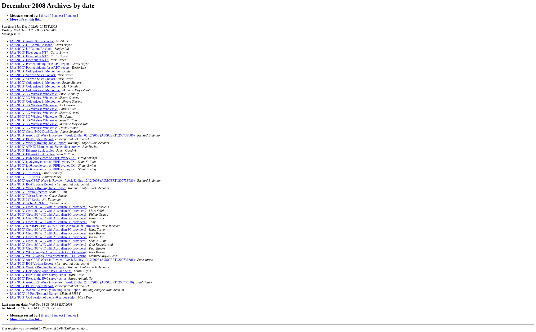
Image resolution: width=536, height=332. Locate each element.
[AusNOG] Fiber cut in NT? (29, 52)
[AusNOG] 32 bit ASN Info (29, 203)
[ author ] (72, 15)
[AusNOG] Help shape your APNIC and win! (41, 271)
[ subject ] (58, 15)
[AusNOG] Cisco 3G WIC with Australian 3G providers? (48, 207)
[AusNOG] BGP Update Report (32, 139)
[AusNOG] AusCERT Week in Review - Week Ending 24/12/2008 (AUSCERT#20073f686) (72, 282)
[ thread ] (45, 15)
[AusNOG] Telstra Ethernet (29, 192)
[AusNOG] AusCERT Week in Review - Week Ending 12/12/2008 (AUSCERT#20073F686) (72, 180)
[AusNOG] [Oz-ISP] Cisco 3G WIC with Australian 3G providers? (55, 226)
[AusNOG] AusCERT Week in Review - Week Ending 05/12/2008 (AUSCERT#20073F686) (72, 135)
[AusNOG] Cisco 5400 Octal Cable (34, 131)
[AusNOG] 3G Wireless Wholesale (34, 94)
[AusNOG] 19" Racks (25, 173)
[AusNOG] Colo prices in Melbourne (35, 71)
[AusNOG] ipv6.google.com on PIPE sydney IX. (43, 158)
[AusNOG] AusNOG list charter (32, 41)
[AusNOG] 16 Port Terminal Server (34, 293)
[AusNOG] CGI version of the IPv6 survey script (43, 297)
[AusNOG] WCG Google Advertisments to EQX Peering (48, 252)
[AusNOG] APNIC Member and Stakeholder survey (45, 146)
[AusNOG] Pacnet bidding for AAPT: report (40, 64)
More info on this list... (26, 19)
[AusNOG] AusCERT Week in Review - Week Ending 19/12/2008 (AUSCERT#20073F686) (72, 259)
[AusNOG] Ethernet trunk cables (32, 150)
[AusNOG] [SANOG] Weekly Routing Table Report (45, 290)
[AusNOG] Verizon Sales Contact (33, 75)
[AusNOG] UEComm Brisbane (31, 45)
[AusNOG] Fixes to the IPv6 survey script (38, 275)
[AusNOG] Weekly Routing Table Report (38, 143)
